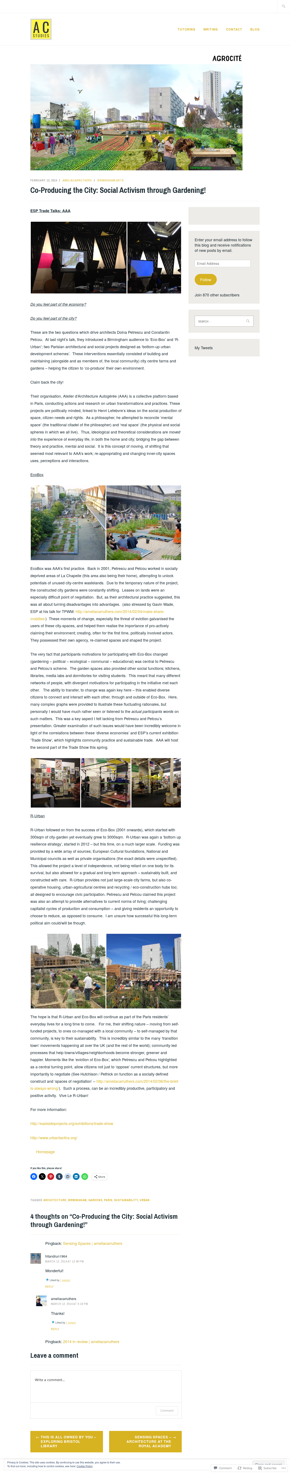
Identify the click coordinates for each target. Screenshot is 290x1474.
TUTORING (186, 29)
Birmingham (77, 1200)
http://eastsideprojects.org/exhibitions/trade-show (71, 1123)
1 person (65, 1280)
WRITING (210, 29)
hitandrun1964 (56, 1256)
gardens (95, 1200)
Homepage (45, 1151)
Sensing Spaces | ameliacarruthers (92, 1243)
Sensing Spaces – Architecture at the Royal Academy (149, 1441)
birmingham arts (110, 180)
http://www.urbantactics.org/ (53, 1137)
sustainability (126, 1200)
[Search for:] (283, 6)
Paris (108, 1200)
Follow (205, 279)
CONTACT (234, 29)
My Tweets (204, 347)
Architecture (54, 1200)
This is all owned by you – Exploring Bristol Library (68, 1441)
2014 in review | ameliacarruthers (91, 1341)
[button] (78, 257)
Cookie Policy (85, 1466)
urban (145, 1200)
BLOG (255, 29)
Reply (49, 1287)
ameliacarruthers (77, 180)
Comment (167, 1410)
